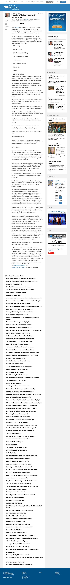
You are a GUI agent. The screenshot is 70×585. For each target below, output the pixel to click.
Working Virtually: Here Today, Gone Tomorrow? (18, 333)
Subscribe (57, 572)
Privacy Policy (25, 578)
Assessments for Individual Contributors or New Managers (21, 278)
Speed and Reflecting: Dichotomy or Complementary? (19, 309)
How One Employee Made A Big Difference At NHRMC (19, 510)
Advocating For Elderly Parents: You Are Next (17, 461)
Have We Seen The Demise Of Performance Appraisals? (20, 338)
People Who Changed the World (14, 284)
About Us (24, 572)
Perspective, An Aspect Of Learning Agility (17, 414)
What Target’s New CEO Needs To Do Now (16, 516)
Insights (17, 27)
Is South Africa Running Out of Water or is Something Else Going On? (23, 301)
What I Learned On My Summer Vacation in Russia (18, 324)
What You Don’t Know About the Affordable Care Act (19, 564)
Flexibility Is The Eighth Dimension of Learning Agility (19, 391)
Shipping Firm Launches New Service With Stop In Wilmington (57, 82)
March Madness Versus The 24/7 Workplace (17, 478)
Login (57, 1)
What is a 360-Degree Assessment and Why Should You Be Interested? (24, 298)
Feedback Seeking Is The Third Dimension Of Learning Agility (21, 405)
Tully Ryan (56, 55)
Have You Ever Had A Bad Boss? (14, 530)
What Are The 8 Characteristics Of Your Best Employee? (20, 419)
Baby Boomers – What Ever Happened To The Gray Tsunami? (21, 481)
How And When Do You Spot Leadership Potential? (18, 327)
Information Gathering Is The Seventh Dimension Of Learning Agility (23, 394)
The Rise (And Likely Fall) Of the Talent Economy (18, 483)
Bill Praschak (56, 48)
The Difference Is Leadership (13, 433)
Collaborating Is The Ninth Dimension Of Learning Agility (20, 389)
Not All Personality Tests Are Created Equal (17, 375)
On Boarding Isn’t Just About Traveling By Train (18, 524)
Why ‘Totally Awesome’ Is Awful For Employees (18, 472)
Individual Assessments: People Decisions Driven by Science (21, 281)
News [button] (10, 1)
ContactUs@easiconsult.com (19, 267)
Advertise (57, 573)
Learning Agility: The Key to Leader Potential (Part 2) (19, 312)
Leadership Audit (10, 552)
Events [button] (21, 1)
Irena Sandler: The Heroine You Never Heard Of (18, 361)
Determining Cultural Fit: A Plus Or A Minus (17, 422)
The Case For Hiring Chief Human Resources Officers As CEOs (22, 486)
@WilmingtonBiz (25, 576)
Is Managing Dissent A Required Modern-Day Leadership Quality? (22, 352)
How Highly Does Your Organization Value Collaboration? (20, 494)
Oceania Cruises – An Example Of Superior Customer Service (21, 475)
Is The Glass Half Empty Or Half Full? (15, 562)
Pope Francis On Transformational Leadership (18, 458)
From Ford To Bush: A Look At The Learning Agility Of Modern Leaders (23, 330)
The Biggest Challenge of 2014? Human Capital (18, 543)
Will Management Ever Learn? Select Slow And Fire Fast (20, 535)
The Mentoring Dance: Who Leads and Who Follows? (19, 341)
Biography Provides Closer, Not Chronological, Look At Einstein (22, 355)
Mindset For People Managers (13, 383)
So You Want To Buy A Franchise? (14, 363)
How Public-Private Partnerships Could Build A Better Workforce (22, 377)
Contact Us (24, 573)
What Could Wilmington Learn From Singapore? (18, 416)
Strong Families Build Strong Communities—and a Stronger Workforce (59, 60)
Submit (42, 1)
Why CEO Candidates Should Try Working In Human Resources (21, 455)
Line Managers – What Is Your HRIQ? (15, 500)
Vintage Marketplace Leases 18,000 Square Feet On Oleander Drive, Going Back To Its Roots (60, 90)
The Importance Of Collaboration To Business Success (20, 347)
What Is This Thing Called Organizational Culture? (19, 518)
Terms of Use (25, 577)
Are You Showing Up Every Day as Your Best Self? (18, 303)
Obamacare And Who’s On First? (14, 503)
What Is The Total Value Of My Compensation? (17, 439)
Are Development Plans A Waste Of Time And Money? (19, 336)
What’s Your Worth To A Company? (14, 441)
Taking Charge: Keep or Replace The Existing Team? (19, 366)
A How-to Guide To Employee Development (16, 541)
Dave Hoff (26, 19)
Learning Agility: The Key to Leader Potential (17, 314)
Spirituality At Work (11, 453)
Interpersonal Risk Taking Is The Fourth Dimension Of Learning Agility (24, 403)
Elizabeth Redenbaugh (58, 64)
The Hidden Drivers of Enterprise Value (59, 53)
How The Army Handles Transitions (15, 497)
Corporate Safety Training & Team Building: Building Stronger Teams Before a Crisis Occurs (59, 44)
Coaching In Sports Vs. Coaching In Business (17, 344)
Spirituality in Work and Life (13, 295)
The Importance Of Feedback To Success (16, 447)
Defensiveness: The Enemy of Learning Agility (18, 322)
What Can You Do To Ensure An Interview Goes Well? (19, 527)
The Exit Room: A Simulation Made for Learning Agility (20, 289)
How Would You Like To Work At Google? (16, 513)
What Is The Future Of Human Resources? (16, 450)
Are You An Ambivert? (11, 444)
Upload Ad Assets (58, 574)
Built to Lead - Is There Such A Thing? (15, 521)
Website (6, 17)
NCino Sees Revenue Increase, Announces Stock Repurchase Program (55, 99)
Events (40, 572)
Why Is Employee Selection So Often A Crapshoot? (19, 467)
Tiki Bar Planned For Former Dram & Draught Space (60, 106)
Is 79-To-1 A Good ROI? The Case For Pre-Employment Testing (21, 469)
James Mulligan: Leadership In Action (15, 358)
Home (6, 1)
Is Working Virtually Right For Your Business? (17, 386)
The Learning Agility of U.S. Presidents (16, 380)
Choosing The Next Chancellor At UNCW (16, 532)
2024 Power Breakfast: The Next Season (56, 211)
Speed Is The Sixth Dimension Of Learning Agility (18, 397)
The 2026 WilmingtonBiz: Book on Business (60, 182)
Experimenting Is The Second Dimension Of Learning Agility (21, 408)
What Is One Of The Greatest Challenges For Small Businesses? (22, 549)
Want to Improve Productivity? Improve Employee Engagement (22, 538)
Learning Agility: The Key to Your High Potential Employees (21, 411)
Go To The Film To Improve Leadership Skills (17, 369)
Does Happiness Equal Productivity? (15, 492)
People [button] (15, 1)
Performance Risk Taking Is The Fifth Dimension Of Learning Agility (23, 400)
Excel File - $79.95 (58, 200)
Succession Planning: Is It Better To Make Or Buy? (18, 464)
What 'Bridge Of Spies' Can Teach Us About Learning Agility (21, 428)
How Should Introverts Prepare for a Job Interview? (19, 287)
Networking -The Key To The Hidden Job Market (18, 555)
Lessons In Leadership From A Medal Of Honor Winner (20, 430)
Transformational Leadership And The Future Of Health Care (21, 425)
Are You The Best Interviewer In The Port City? (18, 546)
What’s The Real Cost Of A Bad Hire (15, 372)
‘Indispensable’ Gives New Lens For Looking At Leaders (20, 350)
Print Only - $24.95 (58, 195)
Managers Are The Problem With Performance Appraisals (20, 436)
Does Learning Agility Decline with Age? (16, 292)
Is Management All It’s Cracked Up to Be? (16, 489)
